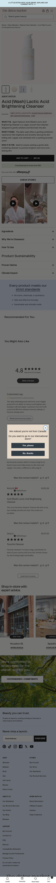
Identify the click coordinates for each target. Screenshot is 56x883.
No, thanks (28, 453)
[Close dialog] (45, 428)
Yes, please (28, 445)
